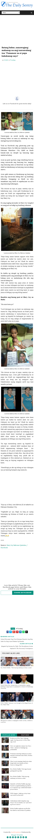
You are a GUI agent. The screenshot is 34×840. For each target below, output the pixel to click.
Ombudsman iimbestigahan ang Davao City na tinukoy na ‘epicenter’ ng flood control (21, 802)
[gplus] (13, 837)
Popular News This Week (9, 735)
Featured (25, 735)
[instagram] (15, 837)
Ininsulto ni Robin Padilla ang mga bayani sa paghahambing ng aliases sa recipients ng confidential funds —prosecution (21, 786)
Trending (12, 60)
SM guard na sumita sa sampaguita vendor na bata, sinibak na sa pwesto (16, 721)
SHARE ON (23, 592)
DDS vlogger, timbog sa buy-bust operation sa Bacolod (20, 794)
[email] (21, 837)
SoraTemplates (15, 832)
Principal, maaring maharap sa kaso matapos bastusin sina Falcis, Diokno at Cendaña (21, 755)
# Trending (19, 628)
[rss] (18, 837)
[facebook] (8, 837)
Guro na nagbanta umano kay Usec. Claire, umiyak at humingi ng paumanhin (20, 747)
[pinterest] (26, 837)
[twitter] (10, 837)
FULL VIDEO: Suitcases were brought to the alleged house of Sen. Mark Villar (17, 703)
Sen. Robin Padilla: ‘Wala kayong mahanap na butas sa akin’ (16, 667)
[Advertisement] (17, 31)
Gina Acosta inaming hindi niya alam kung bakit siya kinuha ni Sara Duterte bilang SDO (21, 763)
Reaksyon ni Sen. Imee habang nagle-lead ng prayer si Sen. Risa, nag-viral (20, 740)
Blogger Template (17, 835)
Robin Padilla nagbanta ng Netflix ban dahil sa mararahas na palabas (20, 809)
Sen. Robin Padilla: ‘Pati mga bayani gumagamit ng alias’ (20, 770)
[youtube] (23, 837)
